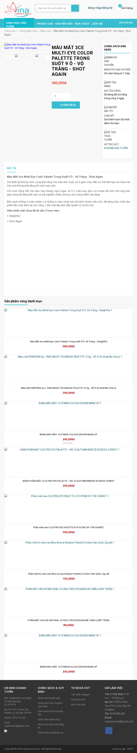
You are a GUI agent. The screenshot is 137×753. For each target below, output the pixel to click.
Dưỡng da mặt (78, 699)
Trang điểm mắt (28, 31)
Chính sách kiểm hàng (49, 719)
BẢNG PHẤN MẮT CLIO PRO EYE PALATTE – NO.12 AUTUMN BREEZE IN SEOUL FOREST (69, 481)
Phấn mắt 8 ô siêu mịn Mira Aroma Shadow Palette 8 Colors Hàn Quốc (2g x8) (68, 573)
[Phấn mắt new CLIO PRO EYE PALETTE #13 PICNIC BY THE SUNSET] (68, 508)
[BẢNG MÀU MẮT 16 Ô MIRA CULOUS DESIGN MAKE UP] (68, 415)
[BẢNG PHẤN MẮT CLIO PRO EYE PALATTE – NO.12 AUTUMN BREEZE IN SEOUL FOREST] (68, 462)
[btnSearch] (75, 8)
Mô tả (11, 168)
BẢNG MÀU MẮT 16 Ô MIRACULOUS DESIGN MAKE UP (68, 666)
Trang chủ (10, 31)
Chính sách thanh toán (49, 698)
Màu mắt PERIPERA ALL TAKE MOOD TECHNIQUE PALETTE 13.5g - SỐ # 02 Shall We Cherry (68, 388)
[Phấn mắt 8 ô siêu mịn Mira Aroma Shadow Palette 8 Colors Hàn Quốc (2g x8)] (68, 555)
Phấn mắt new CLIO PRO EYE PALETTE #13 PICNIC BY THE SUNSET (68, 527)
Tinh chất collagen (80, 694)
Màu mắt (45, 31)
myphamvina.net (31, 748)
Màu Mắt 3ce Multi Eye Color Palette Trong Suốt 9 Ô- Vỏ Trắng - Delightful (68, 341)
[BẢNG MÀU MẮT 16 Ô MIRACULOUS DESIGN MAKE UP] (68, 648)
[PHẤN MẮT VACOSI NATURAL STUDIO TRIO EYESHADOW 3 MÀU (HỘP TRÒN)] (68, 601)
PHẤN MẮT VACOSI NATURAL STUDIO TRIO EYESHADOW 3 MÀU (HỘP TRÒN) (68, 620)
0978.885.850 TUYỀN (116, 148)
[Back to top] (133, 741)
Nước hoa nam (78, 704)
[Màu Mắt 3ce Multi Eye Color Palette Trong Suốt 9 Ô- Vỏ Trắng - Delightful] (68, 323)
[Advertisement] (68, 266)
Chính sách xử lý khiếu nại (50, 732)
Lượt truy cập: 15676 (122, 748)
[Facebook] (108, 730)
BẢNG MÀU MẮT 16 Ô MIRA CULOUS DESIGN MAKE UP (68, 434)
